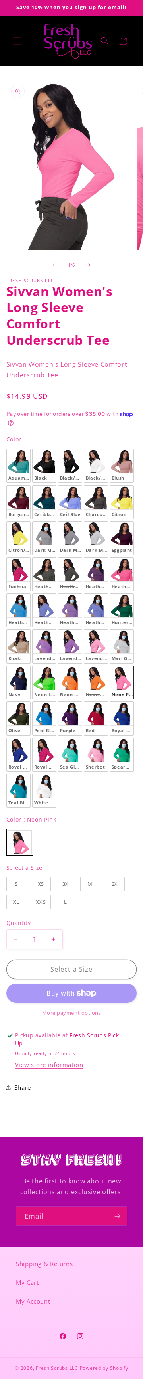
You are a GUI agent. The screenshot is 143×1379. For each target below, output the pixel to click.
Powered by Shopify (104, 1368)
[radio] (18, 466)
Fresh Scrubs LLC (57, 1368)
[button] (17, 41)
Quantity (18, 923)
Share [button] (22, 1087)
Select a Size (24, 867)
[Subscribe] (117, 1216)
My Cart (27, 1282)
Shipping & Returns (44, 1264)
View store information (49, 1065)
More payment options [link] (71, 1013)
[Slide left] (53, 265)
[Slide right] (89, 265)
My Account (33, 1301)
